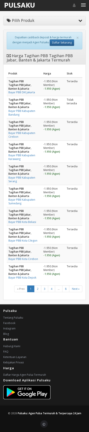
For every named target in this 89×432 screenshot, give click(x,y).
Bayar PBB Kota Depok (22, 277)
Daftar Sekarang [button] (62, 42)
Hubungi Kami (11, 346)
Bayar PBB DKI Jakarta (21, 92)
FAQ (5, 351)
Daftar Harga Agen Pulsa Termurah (24, 375)
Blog (6, 334)
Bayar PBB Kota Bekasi (22, 222)
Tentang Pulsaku (13, 317)
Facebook (9, 323)
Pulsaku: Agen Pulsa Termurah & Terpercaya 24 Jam (49, 413)
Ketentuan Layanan (14, 357)
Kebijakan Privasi (13, 362)
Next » (75, 289)
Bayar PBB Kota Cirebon (23, 259)
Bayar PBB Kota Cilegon (22, 240)
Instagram (9, 328)
